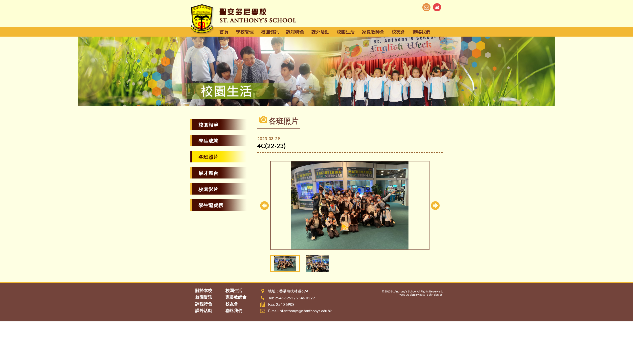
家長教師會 (373, 31)
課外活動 (320, 31)
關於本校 (203, 290)
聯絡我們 (421, 31)
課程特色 (295, 31)
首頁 (224, 31)
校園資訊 (270, 31)
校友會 (398, 31)
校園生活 (346, 31)
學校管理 (245, 31)
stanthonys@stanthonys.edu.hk (306, 311)
